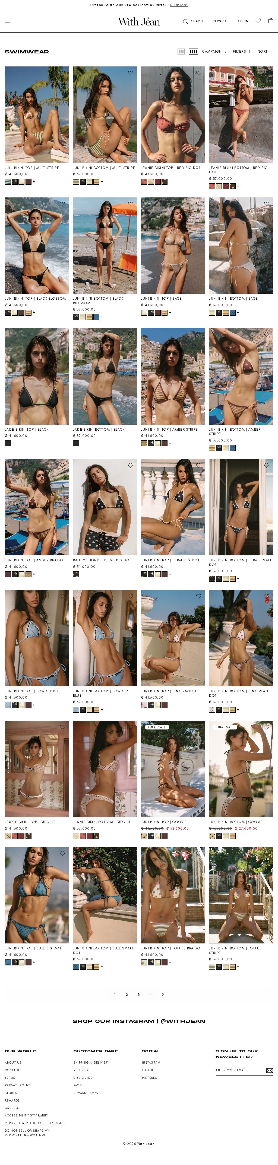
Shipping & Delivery (92, 1062)
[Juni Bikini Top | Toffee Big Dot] (173, 895)
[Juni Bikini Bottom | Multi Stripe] (105, 114)
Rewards (12, 1100)
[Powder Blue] (8, 705)
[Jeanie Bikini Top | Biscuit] (37, 769)
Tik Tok (148, 1070)
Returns (81, 1070)
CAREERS (12, 1108)
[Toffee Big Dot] (144, 962)
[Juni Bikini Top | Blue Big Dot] (37, 895)
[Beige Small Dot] (212, 579)
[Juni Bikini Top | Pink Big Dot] (173, 638)
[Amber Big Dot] (28, 182)
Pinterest (150, 1078)
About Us (13, 1062)
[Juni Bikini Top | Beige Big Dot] (173, 507)
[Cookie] (144, 836)
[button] (193, 21)
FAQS (78, 1085)
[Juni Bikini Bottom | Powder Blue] (105, 638)
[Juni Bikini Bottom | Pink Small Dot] (241, 638)
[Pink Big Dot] (144, 705)
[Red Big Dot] (144, 182)
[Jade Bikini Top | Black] (37, 376)
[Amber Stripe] (96, 182)
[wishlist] (258, 21)
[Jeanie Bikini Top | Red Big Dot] (173, 114)
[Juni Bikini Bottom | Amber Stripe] (241, 376)
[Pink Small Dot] (212, 710)
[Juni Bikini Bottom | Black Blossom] (105, 245)
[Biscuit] (151, 182)
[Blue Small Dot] (96, 317)
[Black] (8, 443)
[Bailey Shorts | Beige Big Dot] (105, 507)
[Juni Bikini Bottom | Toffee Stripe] (241, 895)
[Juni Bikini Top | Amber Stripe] (173, 376)
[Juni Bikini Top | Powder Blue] (37, 638)
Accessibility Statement (26, 1115)
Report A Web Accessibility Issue (35, 1123)
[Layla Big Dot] (165, 182)
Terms (10, 1078)
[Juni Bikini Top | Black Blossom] (37, 245)
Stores (11, 1093)
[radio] (181, 52)
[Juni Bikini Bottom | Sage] (241, 245)
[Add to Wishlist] (62, 72)
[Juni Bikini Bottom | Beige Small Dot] (241, 507)
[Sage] (21, 182)
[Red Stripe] (158, 182)
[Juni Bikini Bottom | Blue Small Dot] (105, 895)
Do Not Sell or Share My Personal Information (27, 1133)
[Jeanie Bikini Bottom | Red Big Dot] (241, 114)
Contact (12, 1070)
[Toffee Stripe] (212, 967)
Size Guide (83, 1078)
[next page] (162, 994)
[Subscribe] (269, 1070)
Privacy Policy (18, 1085)
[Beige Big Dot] (76, 574)
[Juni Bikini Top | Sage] (173, 245)
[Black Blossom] (15, 182)
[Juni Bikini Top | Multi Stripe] (37, 114)
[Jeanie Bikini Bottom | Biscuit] (105, 769)
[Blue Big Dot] (8, 962)
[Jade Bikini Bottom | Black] (105, 376)
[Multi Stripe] (8, 182)
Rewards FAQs (86, 1093)
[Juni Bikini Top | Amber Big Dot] (37, 507)
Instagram (151, 1062)
